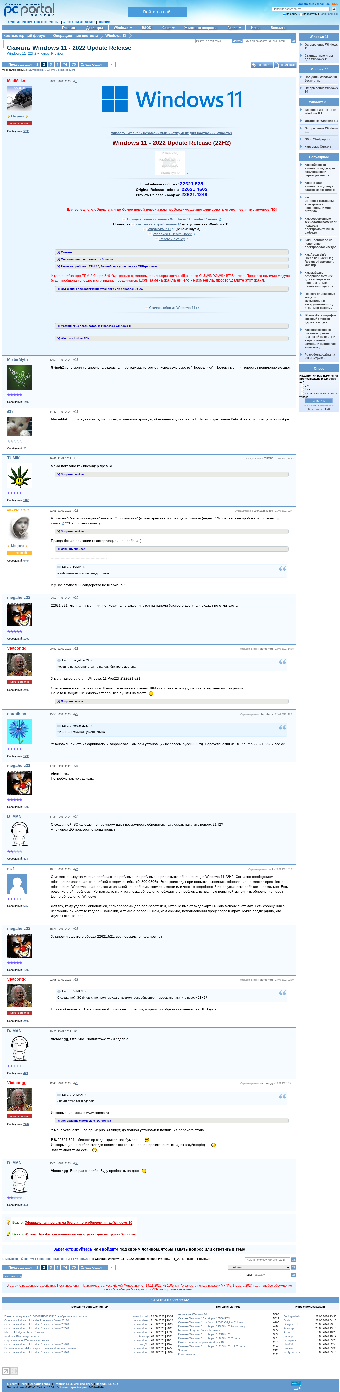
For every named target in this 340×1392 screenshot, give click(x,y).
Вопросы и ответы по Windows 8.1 (320, 111)
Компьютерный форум (24, 35)
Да (307, 385)
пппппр (288, 1336)
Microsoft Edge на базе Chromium (25, 1332)
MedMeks (16, 81)
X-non (287, 1332)
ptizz (61, 69)
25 (76, 869)
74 (65, 64)
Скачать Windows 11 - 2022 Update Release (69, 47)
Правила (104, 22)
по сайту (291, 13)
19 (76, 510)
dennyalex (290, 1340)
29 (76, 1083)
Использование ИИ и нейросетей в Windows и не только (40, 1348)
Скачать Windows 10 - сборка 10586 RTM (204, 1318)
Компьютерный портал (73, 1387)
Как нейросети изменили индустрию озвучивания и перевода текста (321, 170)
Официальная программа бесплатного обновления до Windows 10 (78, 1222)
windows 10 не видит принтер (22, 1336)
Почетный (19, 553)
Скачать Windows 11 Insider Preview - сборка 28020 (36, 1352)
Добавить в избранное (314, 3)
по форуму (310, 13)
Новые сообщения (47, 22)
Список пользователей (79, 22)
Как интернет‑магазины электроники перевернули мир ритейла (319, 204)
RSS (335, 3)
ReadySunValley (172, 239)
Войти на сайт (157, 11)
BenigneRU (291, 1324)
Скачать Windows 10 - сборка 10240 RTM (204, 1334)
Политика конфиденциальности (73, 1383)
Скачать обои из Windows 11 (172, 308)
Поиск (23, 1383)
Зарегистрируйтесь (72, 1249)
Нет (307, 389)
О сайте (12, 1383)
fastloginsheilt (140, 1316)
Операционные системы (75, 35)
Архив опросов (326, 405)
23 (76, 766)
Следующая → (93, 64)
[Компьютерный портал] (28, 16)
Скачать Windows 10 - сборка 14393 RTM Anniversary (211, 1326)
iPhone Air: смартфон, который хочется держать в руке (321, 319)
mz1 (11, 869)
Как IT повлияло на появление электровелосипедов (320, 243)
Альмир (144, 1336)
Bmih (287, 1320)
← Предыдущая (18, 64)
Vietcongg (17, 648)
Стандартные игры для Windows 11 (319, 57)
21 (76, 648)
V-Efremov (50, 69)
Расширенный (329, 13)
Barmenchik (35, 69)
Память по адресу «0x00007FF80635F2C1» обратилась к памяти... (46, 1316)
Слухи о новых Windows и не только (27, 1340)
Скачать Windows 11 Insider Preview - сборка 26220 (36, 1328)
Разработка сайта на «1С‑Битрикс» (320, 356)
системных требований (156, 224)
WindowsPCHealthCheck (172, 234)
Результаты (310, 405)
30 (76, 1163)
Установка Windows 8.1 (321, 121)
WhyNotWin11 (159, 229)
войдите (110, 1249)
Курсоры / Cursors (318, 146)
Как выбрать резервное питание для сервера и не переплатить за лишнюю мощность (319, 279)
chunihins (16, 714)
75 (74, 64)
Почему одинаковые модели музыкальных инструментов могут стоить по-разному (320, 301)
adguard (70, 69)
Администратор (19, 123)
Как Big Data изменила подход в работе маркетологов (320, 186)
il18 (10, 411)
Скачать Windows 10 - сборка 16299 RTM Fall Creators (212, 1346)
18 (76, 458)
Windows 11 (115, 35)
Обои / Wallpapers (317, 139)
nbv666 (288, 1344)
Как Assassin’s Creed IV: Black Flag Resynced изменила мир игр (320, 260)
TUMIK (13, 458)
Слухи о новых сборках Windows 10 (201, 1342)
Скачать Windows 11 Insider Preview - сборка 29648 (36, 1344)
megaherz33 (18, 597)
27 (76, 979)
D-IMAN (14, 816)
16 (76, 360)
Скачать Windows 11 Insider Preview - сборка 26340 (36, 1324)
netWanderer (141, 1320)
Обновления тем (20, 22)
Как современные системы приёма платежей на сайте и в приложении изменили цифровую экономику (320, 338)
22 (76, 714)
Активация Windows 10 (192, 1314)
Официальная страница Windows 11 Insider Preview (172, 219)
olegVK (144, 1344)
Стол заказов (186, 1354)
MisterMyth (17, 359)
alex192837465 (18, 510)
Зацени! (183, 1350)
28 (76, 1031)
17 (76, 412)
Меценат (17, 116)
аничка (288, 1348)
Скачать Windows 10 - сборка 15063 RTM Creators (210, 1338)
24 (76, 817)
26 (76, 929)
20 (76, 598)
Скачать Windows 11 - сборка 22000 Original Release (211, 1322)
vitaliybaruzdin (292, 1352)
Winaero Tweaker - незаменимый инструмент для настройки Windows (171, 133)
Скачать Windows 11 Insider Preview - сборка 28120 (36, 1320)
